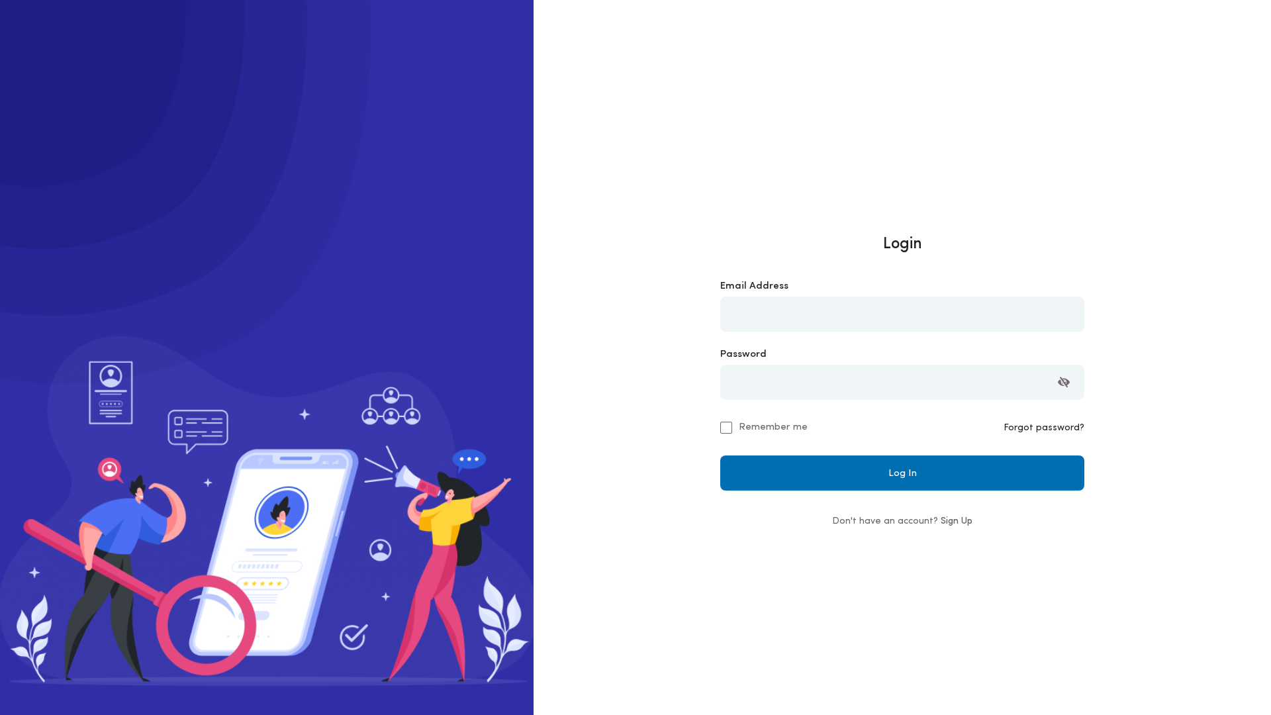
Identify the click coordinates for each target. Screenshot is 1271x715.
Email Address (754, 286)
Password (743, 354)
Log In (902, 474)
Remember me (773, 427)
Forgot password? (1044, 428)
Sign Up (956, 521)
